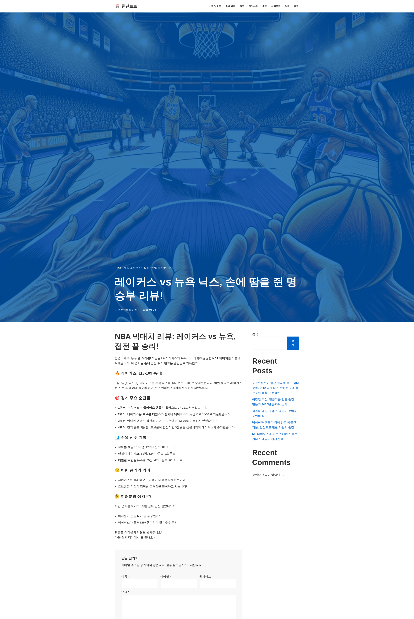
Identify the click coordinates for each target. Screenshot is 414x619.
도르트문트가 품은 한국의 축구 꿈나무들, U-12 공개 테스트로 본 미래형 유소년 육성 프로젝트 (275, 387)
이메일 (165, 576)
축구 (264, 6)
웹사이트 (205, 576)
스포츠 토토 (215, 6)
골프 (296, 6)
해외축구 (275, 6)
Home (118, 267)
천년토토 (126, 309)
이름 (125, 576)
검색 (255, 334)
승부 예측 (230, 6)
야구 (242, 6)
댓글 (125, 592)
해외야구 (253, 6)
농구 (287, 6)
